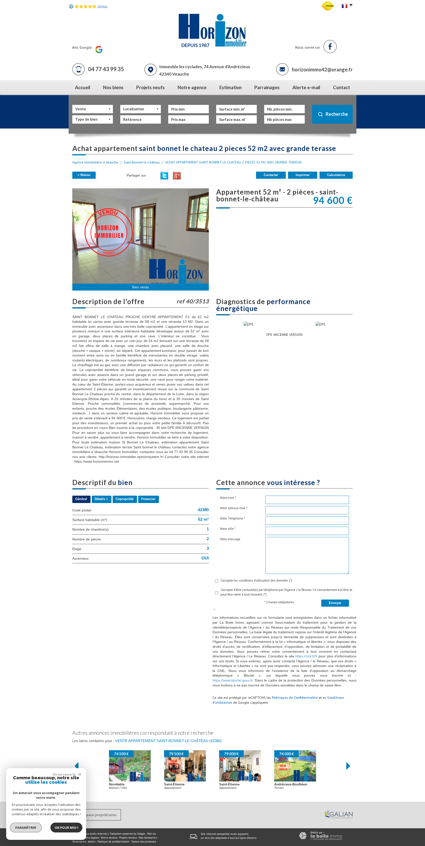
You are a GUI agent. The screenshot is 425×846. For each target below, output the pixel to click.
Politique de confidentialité (113, 841)
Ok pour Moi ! (66, 827)
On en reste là (64, 774)
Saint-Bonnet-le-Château (142, 162)
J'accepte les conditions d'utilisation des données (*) (256, 580)
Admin (91, 841)
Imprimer (303, 175)
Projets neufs (150, 87)
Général (81, 499)
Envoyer (335, 603)
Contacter (271, 175)
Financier (148, 499)
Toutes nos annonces (143, 841)
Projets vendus (128, 837)
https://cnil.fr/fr (306, 656)
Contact (341, 87)
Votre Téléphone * (232, 518)
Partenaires (79, 841)
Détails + (101, 499)
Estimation (230, 87)
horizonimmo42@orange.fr (322, 69)
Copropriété (125, 499)
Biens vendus (109, 837)
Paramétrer (25, 827)
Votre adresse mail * (233, 508)
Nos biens (113, 87)
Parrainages (267, 87)
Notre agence (192, 87)
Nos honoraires (147, 837)
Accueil (82, 87)
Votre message (230, 539)
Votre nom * (228, 498)
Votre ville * (228, 529)
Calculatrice (336, 175)
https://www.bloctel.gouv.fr (232, 680)
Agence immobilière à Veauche (95, 162)
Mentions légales (89, 837)
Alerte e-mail (306, 87)
